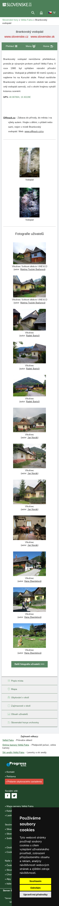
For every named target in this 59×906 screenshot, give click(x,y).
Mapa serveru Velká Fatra (20, 806)
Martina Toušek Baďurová (32, 269)
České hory (12, 865)
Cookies (11, 852)
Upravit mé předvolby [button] (35, 894)
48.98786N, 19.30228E (20, 97)
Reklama (11, 776)
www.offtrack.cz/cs (34, 131)
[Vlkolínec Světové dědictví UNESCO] (29, 253)
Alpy (9, 879)
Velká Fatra (27, 19)
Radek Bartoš (32, 335)
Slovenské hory (10, 19)
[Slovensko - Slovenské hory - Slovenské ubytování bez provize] (16, 4)
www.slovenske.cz (16, 36)
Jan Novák (33, 437)
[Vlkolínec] (29, 320)
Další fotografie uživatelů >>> (29, 664)
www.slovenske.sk (43, 36)
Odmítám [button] (35, 887)
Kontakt (10, 772)
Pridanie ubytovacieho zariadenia (24, 781)
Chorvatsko (12, 874)
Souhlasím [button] (35, 881)
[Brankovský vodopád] (29, 162)
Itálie (9, 883)
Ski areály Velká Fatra (13, 752)
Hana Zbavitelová (32, 581)
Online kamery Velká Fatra (15, 745)
